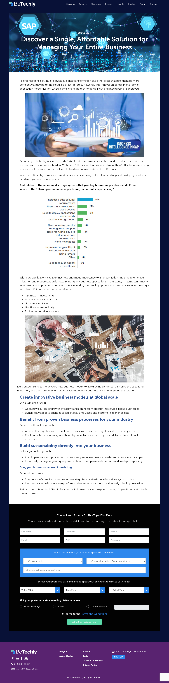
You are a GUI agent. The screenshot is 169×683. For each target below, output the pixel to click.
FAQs (85, 656)
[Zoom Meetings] (21, 606)
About (142, 4)
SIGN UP (118, 657)
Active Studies (66, 656)
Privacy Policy (90, 665)
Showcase (96, 4)
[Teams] (54, 606)
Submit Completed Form (84, 622)
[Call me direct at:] (87, 606)
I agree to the (72, 613)
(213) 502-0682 (21, 664)
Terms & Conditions (93, 660)
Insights (108, 4)
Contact (154, 4)
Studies (131, 4)
